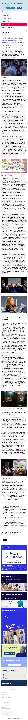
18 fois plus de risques (15, 208)
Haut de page (14, 689)
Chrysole (5, 510)
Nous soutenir (4, 703)
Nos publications (5, 708)
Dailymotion (4, 694)
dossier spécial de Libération (18, 525)
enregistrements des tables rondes (14, 518)
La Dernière (18, 522)
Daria (16, 510)
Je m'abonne (14, 665)
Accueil (3, 707)
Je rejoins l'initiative (9, 653)
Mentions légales (5, 697)
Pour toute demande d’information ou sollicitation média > (11, 580)
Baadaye (17, 512)
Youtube (3, 692)
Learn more (10, 7)
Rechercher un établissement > (10, 598)
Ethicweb (11, 699)
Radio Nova (21, 520)
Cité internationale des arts (10, 334)
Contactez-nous (5, 702)
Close (19, 7)
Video (6, 675)
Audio (6, 678)
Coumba (11, 510)
